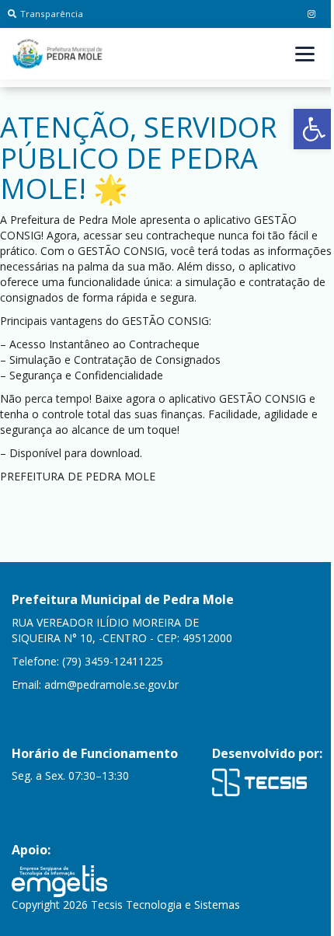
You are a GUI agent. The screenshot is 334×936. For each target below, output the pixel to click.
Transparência (51, 13)
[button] (314, 129)
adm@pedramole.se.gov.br (111, 684)
